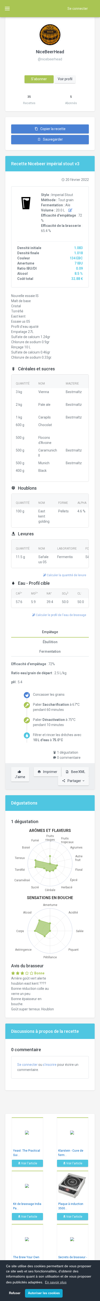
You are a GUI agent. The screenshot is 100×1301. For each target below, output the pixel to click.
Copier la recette (53, 129)
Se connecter (77, 9)
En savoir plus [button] (56, 1282)
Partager (74, 781)
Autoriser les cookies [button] (44, 1293)
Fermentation (50, 651)
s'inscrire (50, 1065)
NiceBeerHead (50, 51)
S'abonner (39, 79)
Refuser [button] (14, 1293)
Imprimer (49, 772)
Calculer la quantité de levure (66, 575)
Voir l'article (28, 1163)
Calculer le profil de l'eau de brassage (60, 615)
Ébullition (50, 642)
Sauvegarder (52, 139)
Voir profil (65, 79)
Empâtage (50, 632)
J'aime (20, 777)
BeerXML (77, 772)
